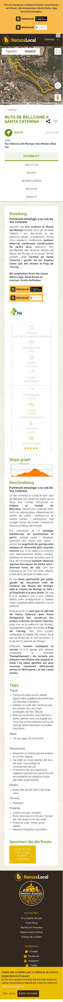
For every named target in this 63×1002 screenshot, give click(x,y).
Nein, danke (9, 993)
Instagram (33, 960)
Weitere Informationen (13, 986)
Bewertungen (31, 181)
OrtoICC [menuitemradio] (30, 51)
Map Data (33, 104)
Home (19, 40)
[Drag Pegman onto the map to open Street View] (57, 97)
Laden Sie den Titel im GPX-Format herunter (22, 854)
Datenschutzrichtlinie (31, 932)
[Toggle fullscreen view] (57, 51)
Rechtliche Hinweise (31, 927)
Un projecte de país (31, 918)
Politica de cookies (31, 937)
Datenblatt (31, 156)
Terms (59, 104)
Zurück (12, 110)
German (49, 39)
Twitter (33, 965)
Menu (57, 35)
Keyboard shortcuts (19, 104)
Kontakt (34, 951)
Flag (55, 122)
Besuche (31, 189)
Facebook (33, 956)
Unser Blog (31, 922)
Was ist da (31, 165)
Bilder (31, 173)
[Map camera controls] (57, 85)
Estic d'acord (28, 993)
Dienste (31, 197)
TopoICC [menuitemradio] (11, 51)
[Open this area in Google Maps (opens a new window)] (6, 103)
